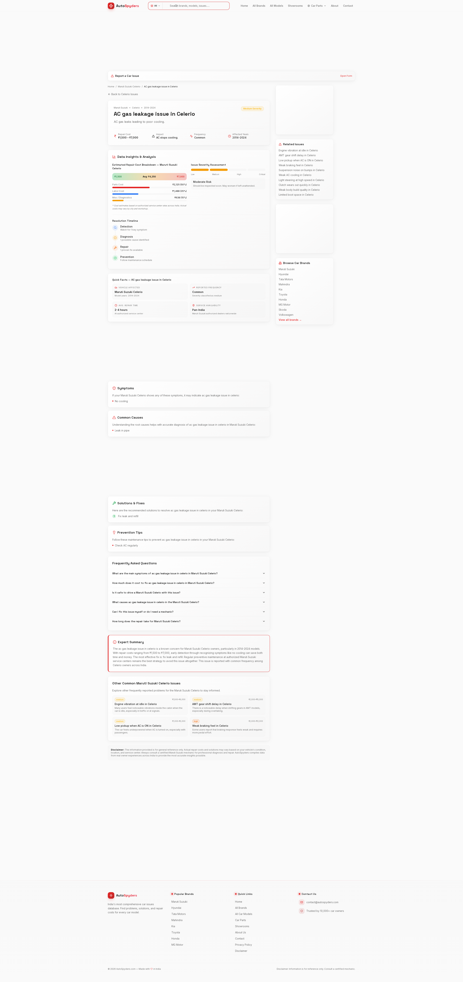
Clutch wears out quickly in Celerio (299, 184)
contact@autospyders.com (322, 902)
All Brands (259, 5)
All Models (276, 5)
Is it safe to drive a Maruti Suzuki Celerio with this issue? (146, 592)
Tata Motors (286, 279)
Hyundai (283, 274)
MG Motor (284, 304)
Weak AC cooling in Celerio (295, 174)
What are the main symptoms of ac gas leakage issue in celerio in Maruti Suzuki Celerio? (165, 573)
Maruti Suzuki (287, 269)
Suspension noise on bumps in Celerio (301, 170)
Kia (280, 289)
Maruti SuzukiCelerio (129, 86)
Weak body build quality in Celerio (299, 189)
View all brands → (290, 319)
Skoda (282, 309)
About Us (240, 932)
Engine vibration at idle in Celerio (298, 150)
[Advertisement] (216, 40)
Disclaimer (241, 950)
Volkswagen (286, 314)
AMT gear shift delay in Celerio (297, 155)
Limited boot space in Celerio (296, 194)
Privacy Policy (243, 944)
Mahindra (284, 284)
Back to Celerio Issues (124, 94)
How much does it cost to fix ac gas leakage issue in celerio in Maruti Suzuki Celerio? (163, 583)
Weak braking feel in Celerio (296, 165)
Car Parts (317, 5)
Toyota (283, 294)
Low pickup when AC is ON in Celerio (301, 160)
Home (244, 5)
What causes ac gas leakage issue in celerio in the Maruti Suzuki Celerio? (155, 602)
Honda (283, 299)
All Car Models (243, 913)
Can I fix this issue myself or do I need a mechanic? (142, 611)
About (334, 5)
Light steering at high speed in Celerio (301, 180)
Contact (348, 5)
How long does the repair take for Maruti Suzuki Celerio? (146, 621)
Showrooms (295, 5)
